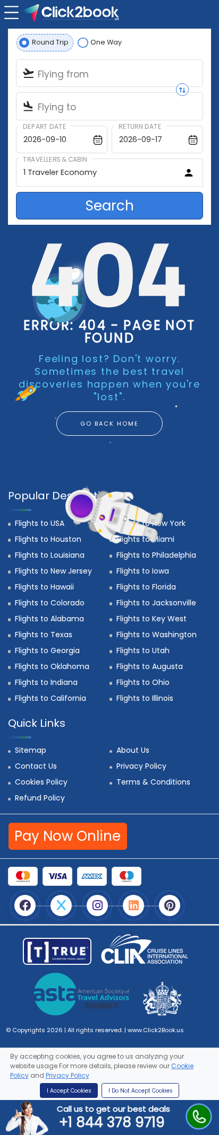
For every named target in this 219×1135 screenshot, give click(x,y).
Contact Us (36, 766)
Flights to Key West (151, 618)
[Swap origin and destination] (182, 89)
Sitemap (30, 750)
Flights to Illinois (144, 698)
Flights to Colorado (50, 602)
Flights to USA (39, 523)
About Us (132, 750)
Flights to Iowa (142, 571)
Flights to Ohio (143, 682)
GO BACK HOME (109, 423)
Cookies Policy (41, 782)
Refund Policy (40, 798)
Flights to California (50, 698)
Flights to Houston (48, 539)
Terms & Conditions (153, 782)
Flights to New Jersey (53, 571)
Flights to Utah (143, 650)
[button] (10, 11)
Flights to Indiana (46, 682)
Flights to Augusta (149, 666)
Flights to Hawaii (44, 587)
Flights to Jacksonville (156, 602)
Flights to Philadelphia (156, 555)
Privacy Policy (141, 766)
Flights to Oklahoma (52, 666)
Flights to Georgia (47, 650)
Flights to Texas (43, 634)
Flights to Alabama (49, 618)
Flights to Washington (156, 634)
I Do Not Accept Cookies (140, 1091)
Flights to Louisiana (50, 555)
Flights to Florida (146, 587)
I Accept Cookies (69, 1091)
